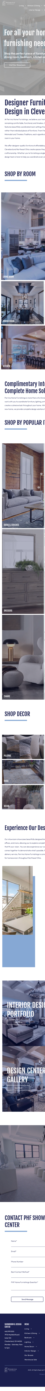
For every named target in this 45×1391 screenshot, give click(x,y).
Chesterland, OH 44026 (13, 1341)
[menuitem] (22, 5)
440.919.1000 (9, 1331)
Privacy (42, 1374)
